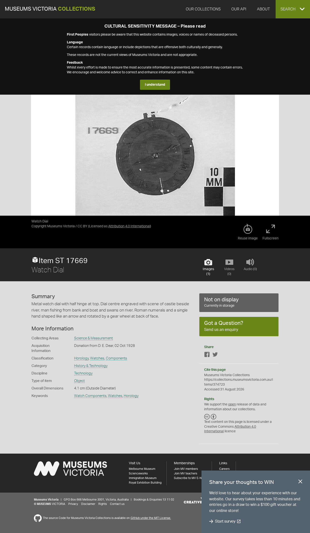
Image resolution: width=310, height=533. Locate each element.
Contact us (117, 504)
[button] (293, 9)
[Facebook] (207, 355)
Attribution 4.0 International (129, 226)
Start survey (225, 521)
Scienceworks (138, 473)
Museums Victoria (50, 9)
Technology (83, 373)
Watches (97, 358)
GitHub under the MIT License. (151, 518)
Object (79, 381)
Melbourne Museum (142, 468)
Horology (81, 358)
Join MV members (186, 468)
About (263, 9)
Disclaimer (88, 504)
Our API (238, 9)
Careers (224, 468)
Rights (102, 504)
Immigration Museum (142, 478)
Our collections (203, 9)
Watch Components (90, 396)
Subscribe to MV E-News (190, 478)
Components (116, 358)
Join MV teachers (185, 473)
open (232, 404)
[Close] (300, 482)
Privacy (73, 504)
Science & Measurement (93, 338)
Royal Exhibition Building (145, 482)
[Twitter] (215, 355)
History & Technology (91, 366)
